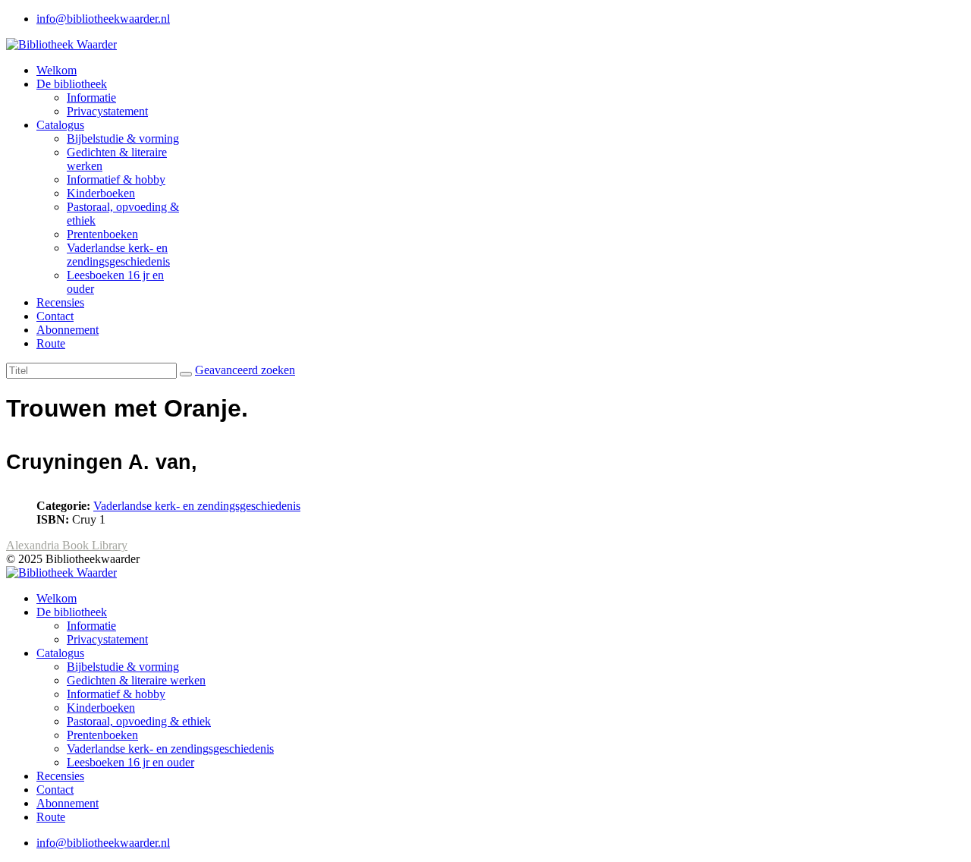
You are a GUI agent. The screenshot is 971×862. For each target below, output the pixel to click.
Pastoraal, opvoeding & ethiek (139, 721)
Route (50, 343)
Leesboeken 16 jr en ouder (130, 762)
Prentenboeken (102, 234)
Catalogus (60, 124)
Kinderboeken (101, 193)
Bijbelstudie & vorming (123, 138)
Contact (55, 316)
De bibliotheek (71, 83)
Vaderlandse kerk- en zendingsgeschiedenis (118, 254)
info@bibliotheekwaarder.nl (103, 18)
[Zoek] (186, 374)
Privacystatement (107, 111)
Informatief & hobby (116, 179)
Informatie (91, 97)
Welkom (56, 70)
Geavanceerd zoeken (245, 369)
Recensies (60, 302)
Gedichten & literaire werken (136, 680)
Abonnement (67, 329)
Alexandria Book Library (66, 545)
